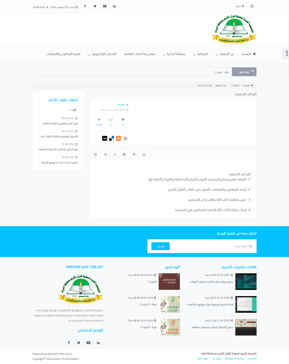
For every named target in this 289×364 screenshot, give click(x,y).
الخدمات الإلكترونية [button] (103, 54)
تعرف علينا (203, 358)
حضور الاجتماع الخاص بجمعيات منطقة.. (212, 327)
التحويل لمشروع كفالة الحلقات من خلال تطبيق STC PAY (59, 136)
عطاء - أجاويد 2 (222, 72)
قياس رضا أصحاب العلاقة (139, 54)
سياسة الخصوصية (234, 358)
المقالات (235, 85)
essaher (121, 104)
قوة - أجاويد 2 (149, 327)
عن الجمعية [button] (226, 54)
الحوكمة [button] (202, 54)
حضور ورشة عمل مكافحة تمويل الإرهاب (211, 281)
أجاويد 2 (152, 281)
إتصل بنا (217, 358)
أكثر (74, 109)
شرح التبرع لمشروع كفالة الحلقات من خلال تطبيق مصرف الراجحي (60, 123)
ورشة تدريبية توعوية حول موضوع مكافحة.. (209, 304)
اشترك (160, 246)
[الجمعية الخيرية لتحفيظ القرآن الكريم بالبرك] (234, 28)
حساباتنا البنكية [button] (176, 54)
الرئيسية (247, 54)
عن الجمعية (221, 85)
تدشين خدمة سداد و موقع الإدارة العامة (59, 163)
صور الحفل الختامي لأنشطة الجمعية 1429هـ (58, 149)
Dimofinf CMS (56, 354)
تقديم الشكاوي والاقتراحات (63, 54)
